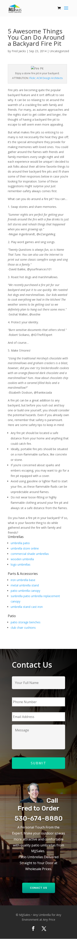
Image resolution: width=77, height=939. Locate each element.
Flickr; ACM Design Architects (46, 78)
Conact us (38, 887)
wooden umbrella (22, 559)
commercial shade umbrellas (30, 554)
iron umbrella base (23, 580)
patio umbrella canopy (25, 591)
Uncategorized (59, 51)
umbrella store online (25, 548)
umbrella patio (20, 543)
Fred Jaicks (19, 51)
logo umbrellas (20, 564)
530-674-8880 (39, 818)
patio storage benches (25, 622)
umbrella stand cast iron (27, 607)
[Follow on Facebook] (33, 928)
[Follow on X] (43, 928)
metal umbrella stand (25, 585)
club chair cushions (23, 628)
